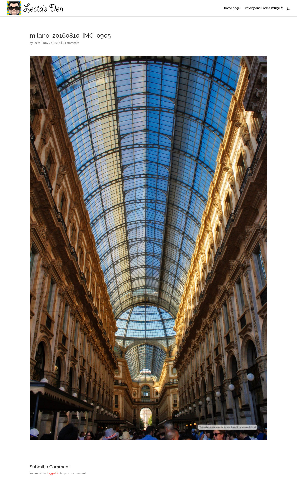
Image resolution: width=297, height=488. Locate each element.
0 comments (71, 43)
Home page (232, 8)
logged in (53, 473)
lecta (37, 43)
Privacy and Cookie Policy (262, 8)
